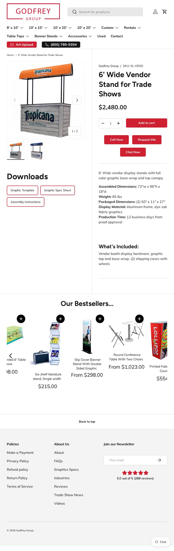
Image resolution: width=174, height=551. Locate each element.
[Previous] (11, 356)
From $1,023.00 (127, 367)
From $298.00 (87, 375)
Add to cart (146, 123)
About (59, 452)
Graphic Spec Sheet (57, 190)
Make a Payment (20, 452)
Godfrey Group (109, 66)
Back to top (87, 421)
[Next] (163, 356)
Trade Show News (68, 495)
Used (101, 36)
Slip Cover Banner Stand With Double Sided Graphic (87, 364)
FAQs (58, 461)
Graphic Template (22, 190)
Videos (59, 503)
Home (10, 55)
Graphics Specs (66, 469)
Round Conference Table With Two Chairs (126, 357)
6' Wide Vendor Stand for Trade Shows (40, 55)
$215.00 (47, 386)
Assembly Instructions (26, 202)
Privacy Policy (18, 461)
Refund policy (17, 469)
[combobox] (105, 11)
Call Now (116, 140)
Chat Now (133, 152)
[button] (21, 319)
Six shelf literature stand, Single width (47, 376)
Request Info (147, 140)
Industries (62, 478)
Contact (117, 36)
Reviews (61, 486)
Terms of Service (20, 486)
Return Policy (17, 478)
